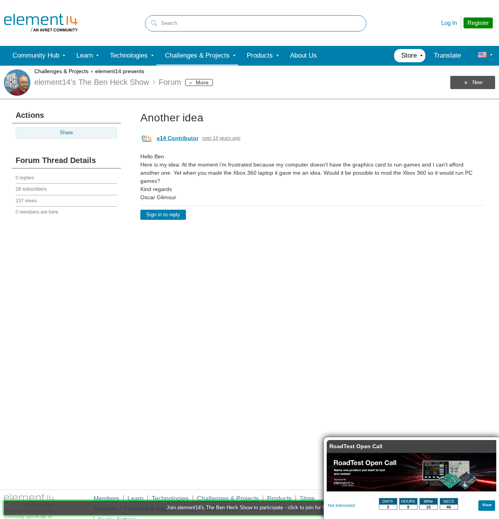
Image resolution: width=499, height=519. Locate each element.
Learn (135, 498)
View (487, 505)
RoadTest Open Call (355, 446)
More (202, 82)
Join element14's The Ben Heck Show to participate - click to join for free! (249, 507)
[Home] (41, 23)
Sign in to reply (163, 214)
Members (106, 498)
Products (279, 498)
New (477, 82)
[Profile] (482, 55)
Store (307, 498)
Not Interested (341, 505)
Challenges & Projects (61, 71)
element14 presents (119, 71)
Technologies (170, 498)
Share (66, 132)
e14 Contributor (177, 138)
